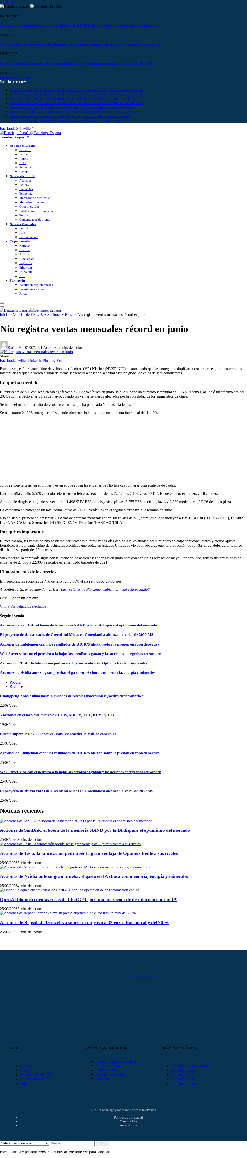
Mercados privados (31, 202)
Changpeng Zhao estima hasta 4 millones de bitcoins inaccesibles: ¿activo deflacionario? (71, 696)
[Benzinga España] (30, 133)
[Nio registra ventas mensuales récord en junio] (36, 352)
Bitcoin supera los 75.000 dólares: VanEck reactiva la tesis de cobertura (58, 734)
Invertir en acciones (32, 289)
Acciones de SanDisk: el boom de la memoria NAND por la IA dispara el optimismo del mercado (76, 103)
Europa (24, 228)
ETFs (22, 163)
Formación (17, 280)
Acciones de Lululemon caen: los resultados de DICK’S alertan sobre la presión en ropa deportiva (79, 25)
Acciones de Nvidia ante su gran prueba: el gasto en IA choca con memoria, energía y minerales (75, 112)
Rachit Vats (16, 347)
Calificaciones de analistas (36, 211)
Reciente (16, 687)
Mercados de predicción (35, 198)
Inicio (4, 315)
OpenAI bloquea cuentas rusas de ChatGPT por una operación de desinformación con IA (70, 116)
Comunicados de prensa (34, 219)
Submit (102, 1143)
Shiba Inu (25, 272)
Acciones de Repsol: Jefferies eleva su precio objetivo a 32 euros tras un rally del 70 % (69, 120)
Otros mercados (29, 206)
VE (12, 606)
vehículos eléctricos (31, 606)
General (24, 172)
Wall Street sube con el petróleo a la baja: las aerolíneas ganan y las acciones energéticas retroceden (80, 44)
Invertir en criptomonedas (36, 285)
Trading (24, 215)
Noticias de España (22, 145)
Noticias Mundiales (23, 224)
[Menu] (2, 303)
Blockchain (26, 259)
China (4, 606)
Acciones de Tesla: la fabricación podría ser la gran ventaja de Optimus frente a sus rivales (71, 107)
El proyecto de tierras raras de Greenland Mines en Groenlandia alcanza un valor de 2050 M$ (76, 63)
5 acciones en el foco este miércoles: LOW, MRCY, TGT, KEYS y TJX (57, 715)
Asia (22, 232)
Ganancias (26, 189)
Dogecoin (25, 263)
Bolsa (69, 315)
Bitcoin (24, 254)
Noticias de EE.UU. (22, 176)
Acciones (25, 150)
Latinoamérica (28, 237)
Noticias (24, 246)
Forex (23, 293)
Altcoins (24, 250)
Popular (15, 682)
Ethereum (25, 267)
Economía (26, 167)
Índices (24, 154)
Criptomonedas (20, 241)
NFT (22, 276)
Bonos (23, 158)
